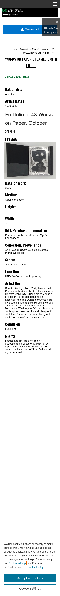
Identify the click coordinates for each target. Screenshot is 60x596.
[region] (30, 567)
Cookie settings (17, 563)
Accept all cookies (30, 578)
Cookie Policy (35, 567)
